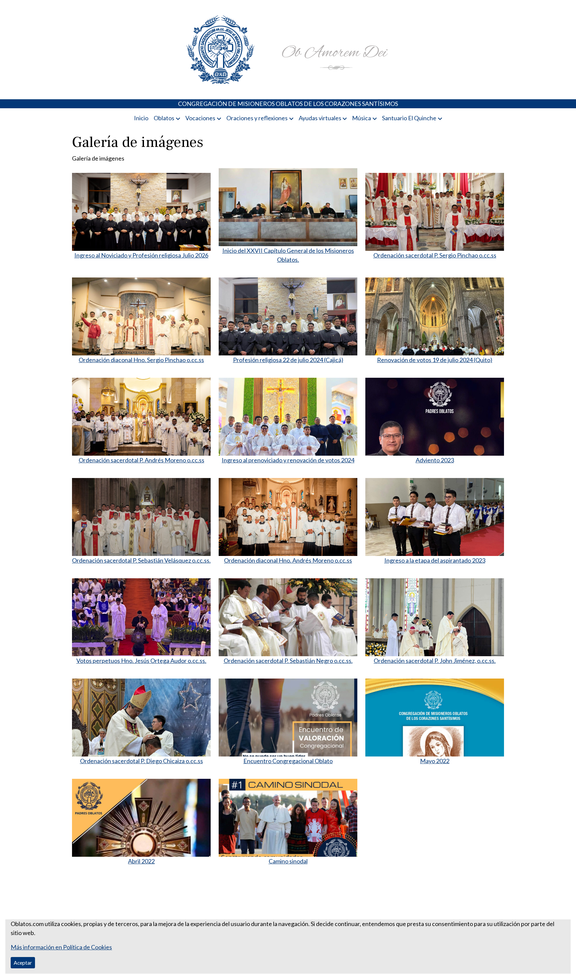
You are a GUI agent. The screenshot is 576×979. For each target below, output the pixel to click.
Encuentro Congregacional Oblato (288, 760)
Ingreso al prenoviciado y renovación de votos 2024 (288, 460)
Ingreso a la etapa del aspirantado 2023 (434, 560)
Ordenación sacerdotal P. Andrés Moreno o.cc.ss (141, 460)
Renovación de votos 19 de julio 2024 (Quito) (434, 359)
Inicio (141, 118)
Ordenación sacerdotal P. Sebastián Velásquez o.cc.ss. (141, 560)
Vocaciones (200, 118)
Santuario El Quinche (409, 118)
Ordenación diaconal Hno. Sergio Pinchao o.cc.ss (141, 359)
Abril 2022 (141, 861)
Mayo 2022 (434, 760)
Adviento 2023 (435, 460)
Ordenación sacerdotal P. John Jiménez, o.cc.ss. (435, 660)
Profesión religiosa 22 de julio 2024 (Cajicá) (288, 359)
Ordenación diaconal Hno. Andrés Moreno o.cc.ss (288, 560)
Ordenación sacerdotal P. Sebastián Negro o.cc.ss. (288, 660)
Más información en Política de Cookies (61, 947)
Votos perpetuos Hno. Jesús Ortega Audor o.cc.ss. (141, 660)
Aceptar (23, 962)
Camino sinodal (288, 861)
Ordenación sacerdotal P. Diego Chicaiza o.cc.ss (141, 760)
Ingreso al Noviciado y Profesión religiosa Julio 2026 (141, 255)
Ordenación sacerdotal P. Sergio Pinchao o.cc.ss (434, 255)
